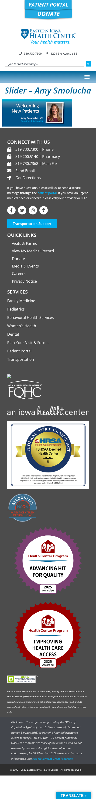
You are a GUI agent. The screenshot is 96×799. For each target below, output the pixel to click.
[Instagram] (33, 210)
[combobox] (44, 64)
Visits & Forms (24, 243)
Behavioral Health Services (30, 317)
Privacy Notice (24, 281)
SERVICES (17, 292)
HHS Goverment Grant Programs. (52, 759)
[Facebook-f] (11, 210)
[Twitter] (22, 210)
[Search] (88, 64)
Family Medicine (21, 300)
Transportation (20, 359)
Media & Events (25, 266)
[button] (87, 76)
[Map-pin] (43, 210)
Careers (19, 273)
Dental (13, 334)
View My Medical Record (33, 251)
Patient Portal (19, 351)
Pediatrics (16, 309)
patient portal (47, 193)
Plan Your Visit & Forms (27, 342)
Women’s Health (21, 325)
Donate (18, 258)
